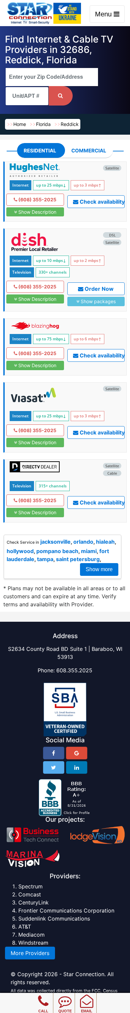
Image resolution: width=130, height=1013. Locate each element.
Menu (104, 14)
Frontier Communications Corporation (66, 910)
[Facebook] (53, 753)
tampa (45, 559)
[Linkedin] (76, 767)
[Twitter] (53, 767)
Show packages (97, 301)
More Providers (30, 953)
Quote (65, 1011)
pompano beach (57, 551)
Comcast (29, 894)
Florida (43, 124)
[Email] (86, 996)
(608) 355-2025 (36, 199)
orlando (83, 541)
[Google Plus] (76, 753)
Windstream (33, 942)
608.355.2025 (74, 670)
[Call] (43, 996)
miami (89, 551)
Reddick (70, 124)
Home (19, 124)
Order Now (98, 288)
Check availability (101, 201)
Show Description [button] (36, 212)
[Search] (61, 96)
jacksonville (55, 541)
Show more (99, 569)
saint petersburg (78, 559)
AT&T (24, 926)
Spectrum (30, 886)
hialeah (105, 541)
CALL (43, 1011)
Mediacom (31, 934)
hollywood (20, 551)
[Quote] (64, 996)
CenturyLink (33, 902)
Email (86, 1011)
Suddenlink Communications (54, 918)
